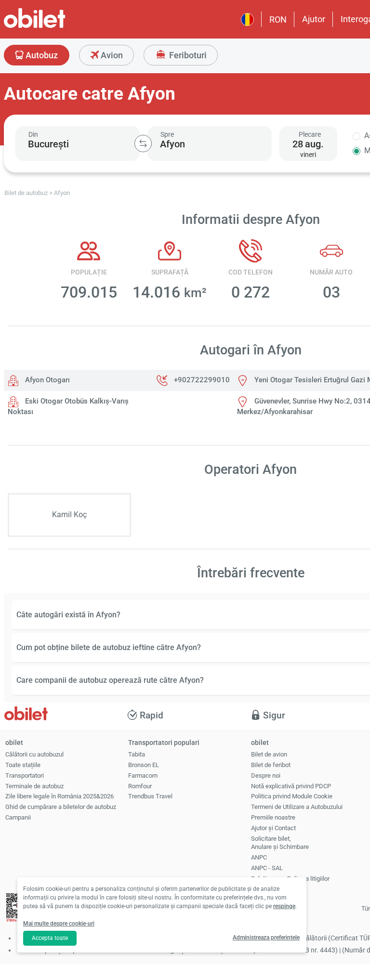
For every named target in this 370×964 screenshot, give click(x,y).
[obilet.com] (58, 26)
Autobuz (41, 55)
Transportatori (24, 775)
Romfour (140, 786)
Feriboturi (187, 55)
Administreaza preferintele (266, 937)
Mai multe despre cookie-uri (58, 923)
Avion (111, 55)
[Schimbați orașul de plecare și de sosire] (143, 143)
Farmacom (143, 775)
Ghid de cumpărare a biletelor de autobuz (60, 806)
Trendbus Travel (150, 796)
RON (278, 19)
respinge (284, 906)
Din (33, 134)
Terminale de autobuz (34, 786)
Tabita (136, 754)
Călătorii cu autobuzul (34, 754)
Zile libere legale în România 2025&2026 (59, 796)
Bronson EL (143, 765)
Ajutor (313, 19)
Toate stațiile (22, 765)
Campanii (18, 817)
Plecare (310, 134)
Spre (167, 134)
